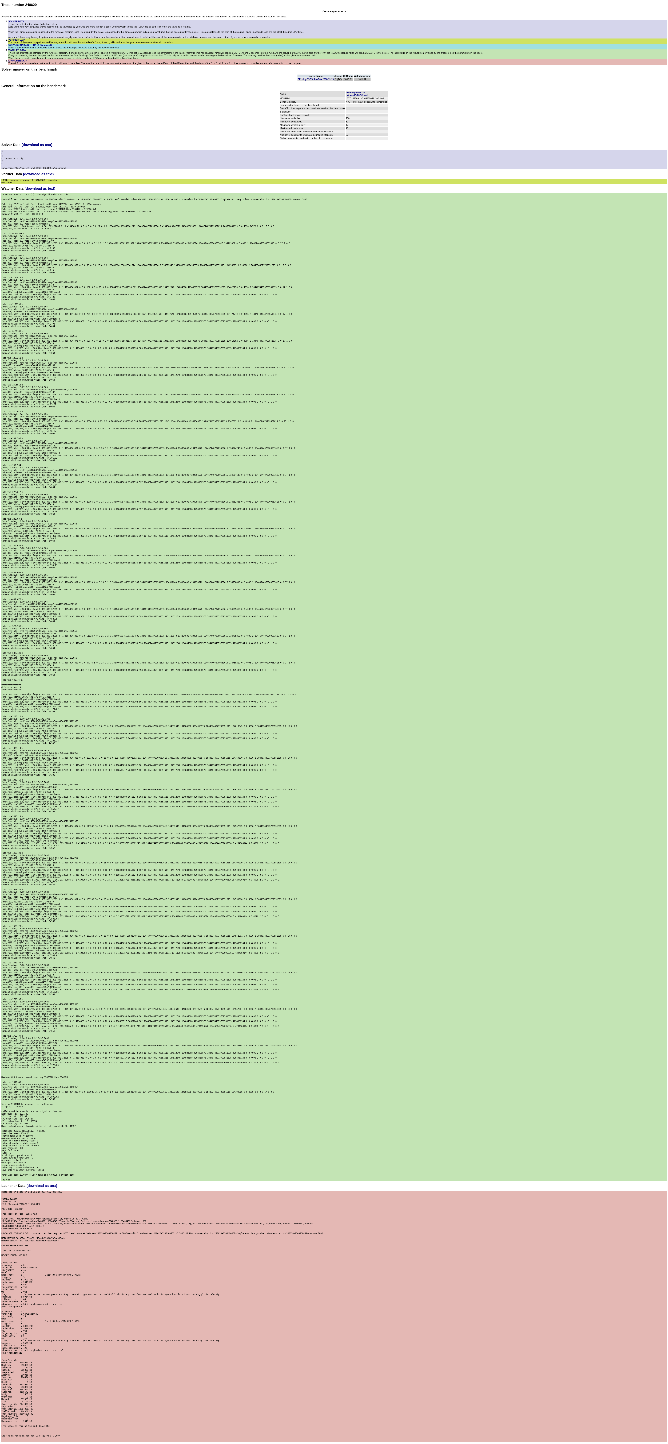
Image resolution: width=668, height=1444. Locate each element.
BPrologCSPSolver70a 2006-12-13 (316, 79)
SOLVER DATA (16, 21)
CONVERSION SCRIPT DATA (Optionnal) (30, 45)
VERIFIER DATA (16, 39)
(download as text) (37, 145)
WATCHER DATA (17, 50)
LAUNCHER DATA (17, 60)
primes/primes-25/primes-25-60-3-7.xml (357, 93)
